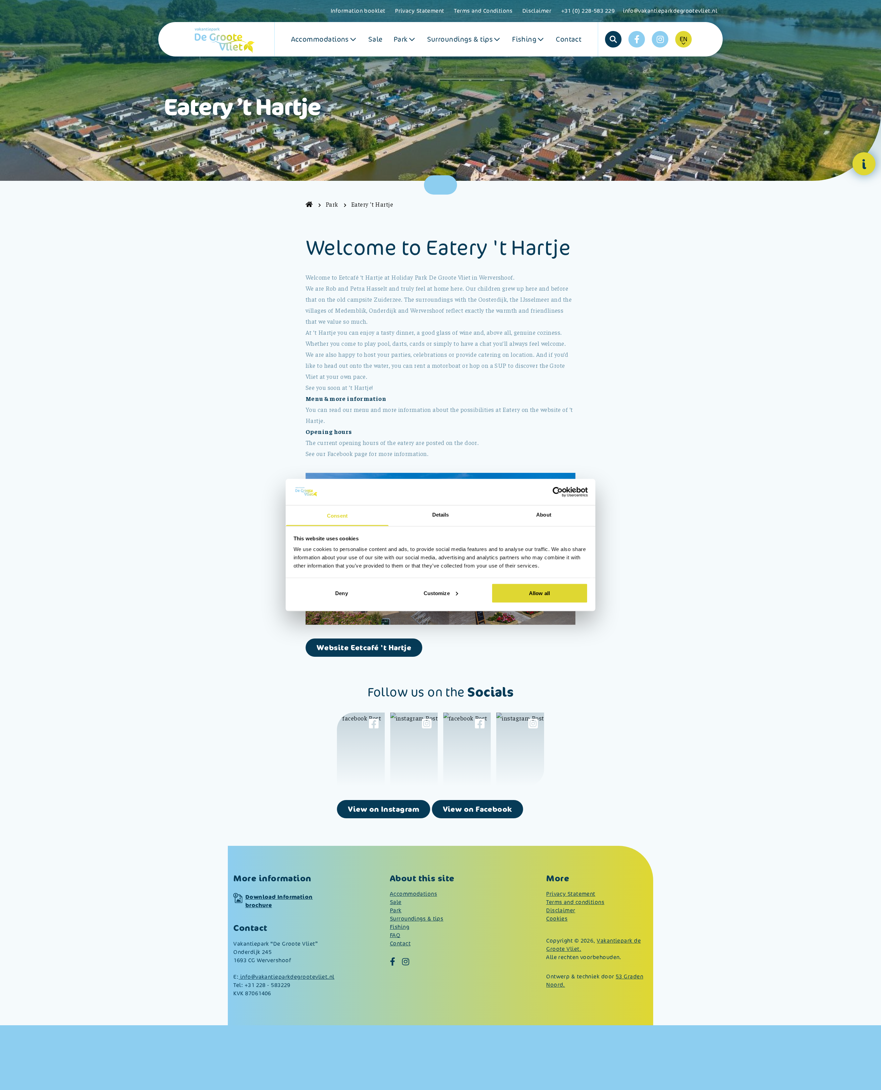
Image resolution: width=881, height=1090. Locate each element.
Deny (341, 593)
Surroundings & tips (460, 39)
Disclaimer (537, 10)
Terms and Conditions (483, 10)
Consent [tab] (337, 516)
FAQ (395, 935)
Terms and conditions (575, 902)
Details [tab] (440, 515)
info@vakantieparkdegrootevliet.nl (670, 10)
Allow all (539, 593)
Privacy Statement (419, 10)
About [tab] (543, 515)
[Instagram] (660, 39)
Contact (568, 39)
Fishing (524, 39)
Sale (375, 39)
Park (401, 39)
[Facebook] (636, 39)
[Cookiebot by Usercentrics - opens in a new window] (558, 492)
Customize (437, 593)
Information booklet (358, 10)
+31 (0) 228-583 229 (588, 10)
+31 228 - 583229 (267, 985)
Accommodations (320, 39)
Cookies (556, 918)
